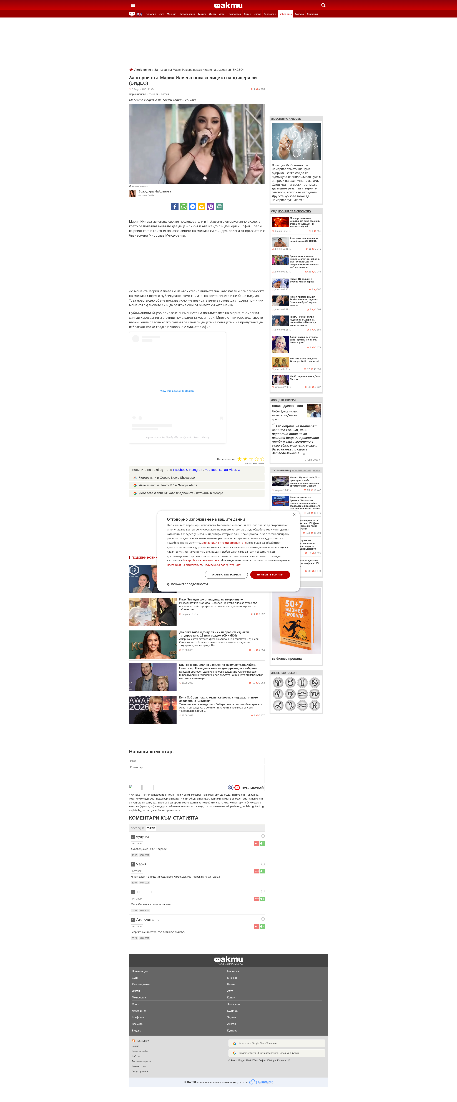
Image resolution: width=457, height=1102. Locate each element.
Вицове (136, 1030)
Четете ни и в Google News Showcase (167, 477)
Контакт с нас (139, 1066)
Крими (247, 13)
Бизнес (202, 13)
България (150, 13)
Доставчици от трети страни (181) (224, 543)
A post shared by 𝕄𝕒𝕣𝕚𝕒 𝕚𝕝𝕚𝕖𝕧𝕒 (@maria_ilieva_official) (177, 437)
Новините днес (141, 971)
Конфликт (312, 13)
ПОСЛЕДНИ (137, 828)
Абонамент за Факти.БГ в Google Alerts (168, 485)
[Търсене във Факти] (323, 5)
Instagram (196, 470)
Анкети (231, 1023)
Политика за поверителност (222, 565)
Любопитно (285, 13)
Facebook (180, 470)
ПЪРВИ (151, 828)
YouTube (211, 470)
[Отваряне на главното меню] (133, 5)
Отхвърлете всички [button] (226, 574)
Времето (137, 1023)
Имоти (213, 13)
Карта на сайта (140, 1051)
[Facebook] (175, 206)
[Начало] (228, 5)
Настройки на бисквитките (184, 565)
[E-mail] (201, 206)
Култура (299, 13)
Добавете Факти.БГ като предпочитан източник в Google (181, 493)
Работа (136, 1056)
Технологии (234, 13)
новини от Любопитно (294, 211)
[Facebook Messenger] (192, 206)
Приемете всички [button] (270, 574)
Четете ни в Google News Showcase (257, 1043)
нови (316, 470)
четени (284, 470)
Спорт (257, 13)
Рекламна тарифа (141, 1061)
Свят (161, 13)
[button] (187, 584)
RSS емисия (142, 1041)
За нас (135, 1046)
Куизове (232, 1030)
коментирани (301, 470)
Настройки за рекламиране (201, 560)
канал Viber (227, 470)
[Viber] (210, 206)
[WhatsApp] (183, 206)
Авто (222, 13)
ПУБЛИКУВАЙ (253, 788)
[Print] (219, 206)
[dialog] (228, 551)
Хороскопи (269, 13)
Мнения (171, 13)
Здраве (231, 1017)
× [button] (294, 514)
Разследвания (187, 13)
